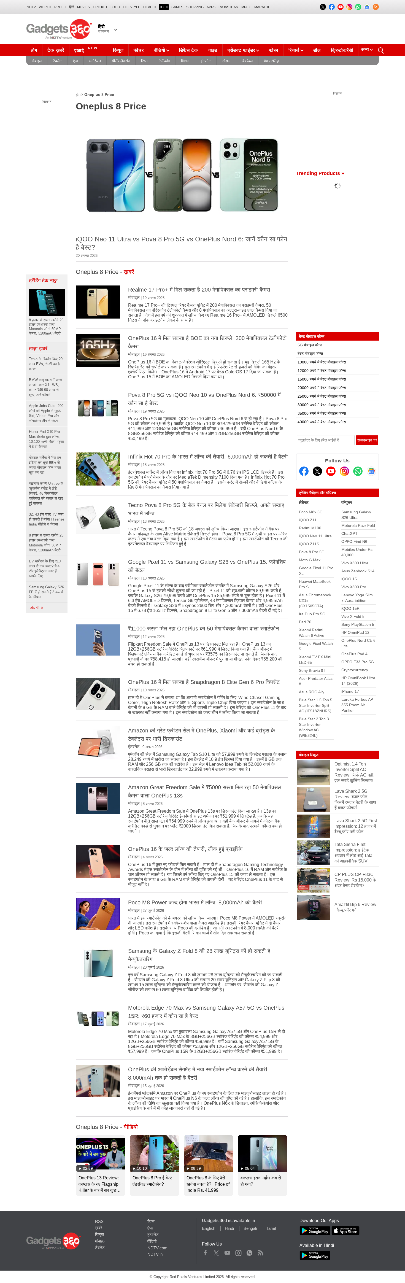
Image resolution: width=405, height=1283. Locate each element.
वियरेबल (247, 61)
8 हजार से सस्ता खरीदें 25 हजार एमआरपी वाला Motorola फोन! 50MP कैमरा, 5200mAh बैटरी (46, 542)
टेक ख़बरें (55, 50)
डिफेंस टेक (188, 50)
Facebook (205, 1251)
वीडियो (159, 50)
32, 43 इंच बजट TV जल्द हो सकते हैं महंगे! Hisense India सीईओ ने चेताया (46, 519)
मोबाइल (37, 61)
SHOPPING (195, 7)
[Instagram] (344, 471)
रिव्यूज (118, 50)
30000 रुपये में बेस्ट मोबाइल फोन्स (322, 405)
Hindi (229, 1228)
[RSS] (376, 7)
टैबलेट (57, 61)
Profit (60, 7)
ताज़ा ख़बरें (38, 348)
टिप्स (144, 61)
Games (177, 7)
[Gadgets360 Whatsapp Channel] (358, 471)
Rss (260, 1251)
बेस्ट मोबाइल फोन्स (310, 353)
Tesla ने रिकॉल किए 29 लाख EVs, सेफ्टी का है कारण (46, 364)
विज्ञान (185, 61)
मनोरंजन (95, 61)
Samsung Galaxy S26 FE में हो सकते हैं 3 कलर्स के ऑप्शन (46, 592)
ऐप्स (75, 61)
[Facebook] (304, 471)
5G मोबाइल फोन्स (310, 345)
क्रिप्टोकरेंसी (342, 50)
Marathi (261, 7)
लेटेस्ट (304, 502)
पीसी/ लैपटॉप (121, 61)
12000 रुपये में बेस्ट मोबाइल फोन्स (322, 370)
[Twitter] (317, 471)
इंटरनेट (206, 61)
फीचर (139, 50)
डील (316, 50)
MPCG (246, 7)
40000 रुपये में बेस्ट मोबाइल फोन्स (322, 422)
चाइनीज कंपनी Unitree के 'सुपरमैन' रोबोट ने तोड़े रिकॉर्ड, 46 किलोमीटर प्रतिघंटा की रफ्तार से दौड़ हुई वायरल (46, 493)
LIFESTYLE (131, 7)
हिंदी (71, 7)
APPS (211, 7)
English (208, 1228)
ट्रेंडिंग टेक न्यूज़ (43, 280)
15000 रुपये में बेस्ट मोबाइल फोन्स (322, 379)
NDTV (31, 7)
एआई (86, 49)
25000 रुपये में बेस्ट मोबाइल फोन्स (322, 396)
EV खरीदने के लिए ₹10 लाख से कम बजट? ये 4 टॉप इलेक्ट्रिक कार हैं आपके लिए (45, 568)
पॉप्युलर (346, 502)
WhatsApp (249, 1251)
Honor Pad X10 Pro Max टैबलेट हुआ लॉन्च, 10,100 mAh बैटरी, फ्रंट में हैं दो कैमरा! (46, 439)
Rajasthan (228, 7)
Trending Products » (320, 173)
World (45, 7)
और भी (35, 608)
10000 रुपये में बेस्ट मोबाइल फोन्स (322, 362)
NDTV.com (157, 1248)
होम (34, 50)
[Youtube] (331, 471)
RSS (99, 1221)
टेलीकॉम (164, 61)
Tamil (271, 1228)
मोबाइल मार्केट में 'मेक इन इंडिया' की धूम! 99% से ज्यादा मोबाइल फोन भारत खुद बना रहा (45, 465)
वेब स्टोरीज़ (271, 61)
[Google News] (371, 471)
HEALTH (149, 7)
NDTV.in (155, 1254)
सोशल (226, 61)
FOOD (115, 7)
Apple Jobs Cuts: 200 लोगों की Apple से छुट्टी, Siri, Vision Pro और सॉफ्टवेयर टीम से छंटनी (46, 413)
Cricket (100, 7)
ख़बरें (98, 1227)
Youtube (227, 1251)
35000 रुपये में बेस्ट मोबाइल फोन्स (322, 413)
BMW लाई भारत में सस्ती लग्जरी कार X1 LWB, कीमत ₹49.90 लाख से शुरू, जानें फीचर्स (46, 387)
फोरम (273, 50)
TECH (163, 7)
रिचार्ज (293, 50)
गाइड (212, 50)
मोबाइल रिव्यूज (308, 755)
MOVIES (83, 7)
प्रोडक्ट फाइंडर (241, 50)
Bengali (250, 1228)
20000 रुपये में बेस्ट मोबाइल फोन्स (322, 388)
